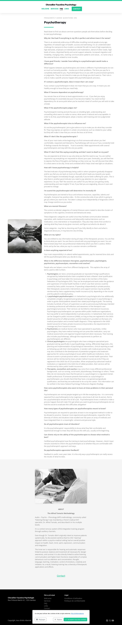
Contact (61, 575)
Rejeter (59, 619)
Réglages (42, 619)
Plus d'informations (77, 613)
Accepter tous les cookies (77, 619)
